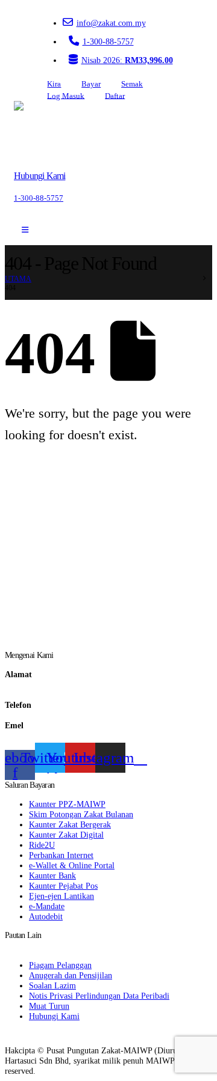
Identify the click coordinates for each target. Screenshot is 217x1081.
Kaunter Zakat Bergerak (70, 824)
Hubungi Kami (54, 1016)
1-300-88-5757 (108, 41)
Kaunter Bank (52, 875)
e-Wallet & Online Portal (72, 865)
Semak (132, 84)
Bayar (91, 84)
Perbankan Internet (61, 855)
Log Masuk (65, 95)
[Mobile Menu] (25, 230)
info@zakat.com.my (111, 23)
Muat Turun (49, 1006)
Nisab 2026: (127, 60)
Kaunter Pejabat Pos (63, 886)
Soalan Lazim (52, 985)
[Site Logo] (48, 131)
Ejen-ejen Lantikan (61, 896)
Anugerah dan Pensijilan (70, 975)
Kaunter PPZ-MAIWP (67, 804)
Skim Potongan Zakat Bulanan (81, 814)
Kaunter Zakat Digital (66, 834)
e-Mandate (46, 906)
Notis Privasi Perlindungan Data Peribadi (99, 995)
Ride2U (42, 845)
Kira (54, 84)
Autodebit (46, 916)
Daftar (115, 95)
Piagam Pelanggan (60, 965)
